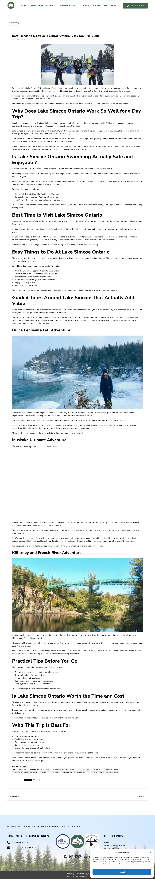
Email (37, 780)
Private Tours (68, 5)
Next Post (141, 796)
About (96, 5)
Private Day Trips (111, 848)
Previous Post (16, 796)
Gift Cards (84, 5)
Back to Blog (14, 23)
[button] (150, 852)
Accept (122, 872)
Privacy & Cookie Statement (77, 876)
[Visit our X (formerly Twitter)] (85, 856)
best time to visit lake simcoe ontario (34, 769)
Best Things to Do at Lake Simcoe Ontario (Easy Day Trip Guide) (50, 826)
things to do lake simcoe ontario (75, 772)
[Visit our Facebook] (65, 856)
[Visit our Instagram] (71, 856)
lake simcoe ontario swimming (25, 772)
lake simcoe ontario (111, 769)
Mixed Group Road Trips (114, 845)
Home (24, 5)
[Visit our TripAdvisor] (78, 856)
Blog (105, 5)
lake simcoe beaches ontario (63, 769)
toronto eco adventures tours (105, 772)
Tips (24, 767)
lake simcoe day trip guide (89, 769)
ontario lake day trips (50, 772)
